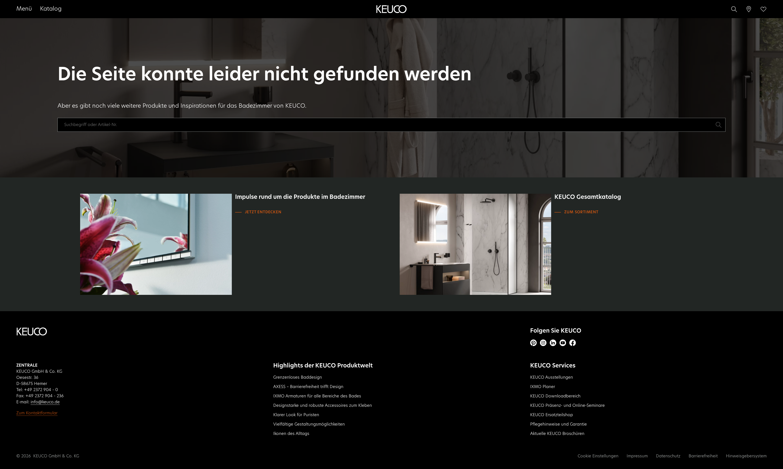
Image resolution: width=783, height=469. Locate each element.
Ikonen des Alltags (291, 434)
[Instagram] (543, 343)
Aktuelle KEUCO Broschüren (557, 434)
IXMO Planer (542, 387)
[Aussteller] (748, 9)
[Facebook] (572, 343)
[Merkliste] (763, 9)
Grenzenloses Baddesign (297, 377)
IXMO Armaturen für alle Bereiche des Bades (317, 396)
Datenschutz (668, 456)
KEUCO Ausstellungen (551, 377)
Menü (24, 9)
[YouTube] (563, 343)
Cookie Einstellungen (598, 456)
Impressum (637, 456)
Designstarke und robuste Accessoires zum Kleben (322, 406)
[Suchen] (734, 9)
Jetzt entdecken (263, 212)
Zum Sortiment (581, 212)
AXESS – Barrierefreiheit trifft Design (308, 387)
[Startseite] (391, 9)
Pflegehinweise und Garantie (558, 424)
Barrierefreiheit (703, 456)
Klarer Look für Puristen (296, 415)
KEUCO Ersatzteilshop (551, 415)
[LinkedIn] (553, 343)
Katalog (51, 9)
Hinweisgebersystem (746, 456)
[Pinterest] (533, 343)
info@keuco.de (45, 402)
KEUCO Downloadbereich (555, 396)
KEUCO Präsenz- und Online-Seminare (567, 406)
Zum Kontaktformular (37, 413)
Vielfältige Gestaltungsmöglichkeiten (309, 424)
